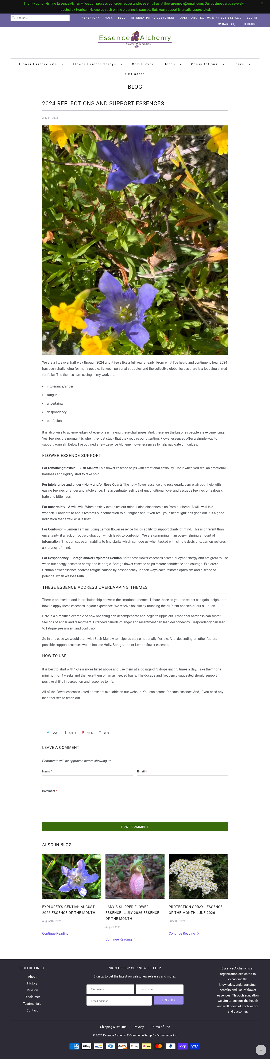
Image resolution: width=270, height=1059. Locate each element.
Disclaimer (32, 997)
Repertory (90, 17)
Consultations (205, 64)
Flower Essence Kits (39, 64)
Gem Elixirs (142, 64)
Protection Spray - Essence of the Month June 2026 (196, 910)
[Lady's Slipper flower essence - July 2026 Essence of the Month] (135, 876)
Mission (32, 990)
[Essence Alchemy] (135, 42)
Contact (32, 1010)
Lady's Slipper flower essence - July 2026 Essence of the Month (132, 913)
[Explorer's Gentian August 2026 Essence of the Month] (71, 876)
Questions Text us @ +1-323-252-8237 (211, 17)
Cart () (228, 24)
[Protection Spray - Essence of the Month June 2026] (198, 876)
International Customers (153, 17)
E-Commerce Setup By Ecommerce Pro (152, 1035)
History (32, 983)
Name (47, 771)
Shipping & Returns (113, 1027)
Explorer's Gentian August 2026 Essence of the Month (68, 910)
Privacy (139, 1027)
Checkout (249, 24)
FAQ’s (108, 17)
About (32, 977)
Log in (252, 17)
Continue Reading (55, 933)
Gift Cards (135, 74)
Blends (170, 64)
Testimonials (32, 1004)
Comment (49, 791)
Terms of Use (160, 1027)
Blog (122, 17)
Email (142, 771)
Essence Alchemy (114, 1035)
